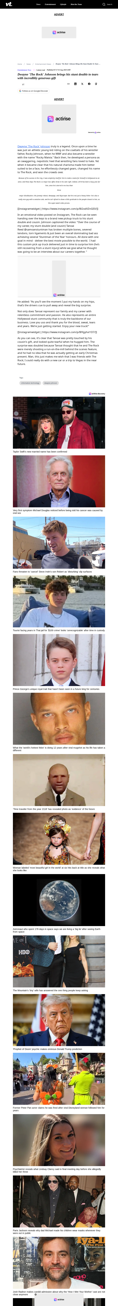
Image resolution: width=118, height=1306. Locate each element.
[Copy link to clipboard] (68, 83)
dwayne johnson (50, 383)
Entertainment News (43, 64)
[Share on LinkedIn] (75, 83)
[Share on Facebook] (89, 83)
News (38, 4)
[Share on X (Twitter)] (82, 83)
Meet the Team (76, 4)
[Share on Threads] (96, 83)
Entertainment (50, 4)
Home (20, 64)
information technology (30, 383)
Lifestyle (63, 4)
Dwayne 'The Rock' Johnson (34, 146)
